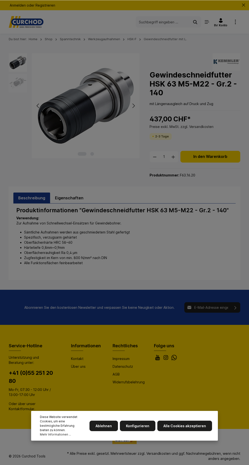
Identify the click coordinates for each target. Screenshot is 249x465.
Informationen (86, 345)
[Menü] (207, 22)
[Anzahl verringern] (155, 157)
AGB (116, 374)
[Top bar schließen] (243, 5)
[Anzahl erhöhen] (173, 157)
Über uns (78, 366)
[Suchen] (195, 21)
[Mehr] (235, 22)
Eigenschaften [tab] (69, 197)
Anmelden (18, 5)
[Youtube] (158, 359)
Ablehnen (104, 426)
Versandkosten (158, 453)
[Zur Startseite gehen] (26, 22)
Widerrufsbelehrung (129, 382)
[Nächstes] (133, 106)
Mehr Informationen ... (55, 434)
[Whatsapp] (174, 359)
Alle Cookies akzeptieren (184, 426)
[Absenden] (235, 307)
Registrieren (45, 5)
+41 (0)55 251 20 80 (31, 377)
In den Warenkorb (210, 156)
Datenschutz (123, 366)
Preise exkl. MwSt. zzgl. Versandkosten (181, 127)
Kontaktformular (21, 409)
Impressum (121, 359)
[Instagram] (166, 359)
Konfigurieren (137, 426)
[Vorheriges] (38, 106)
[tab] (31, 198)
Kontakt (77, 359)
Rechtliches (125, 345)
